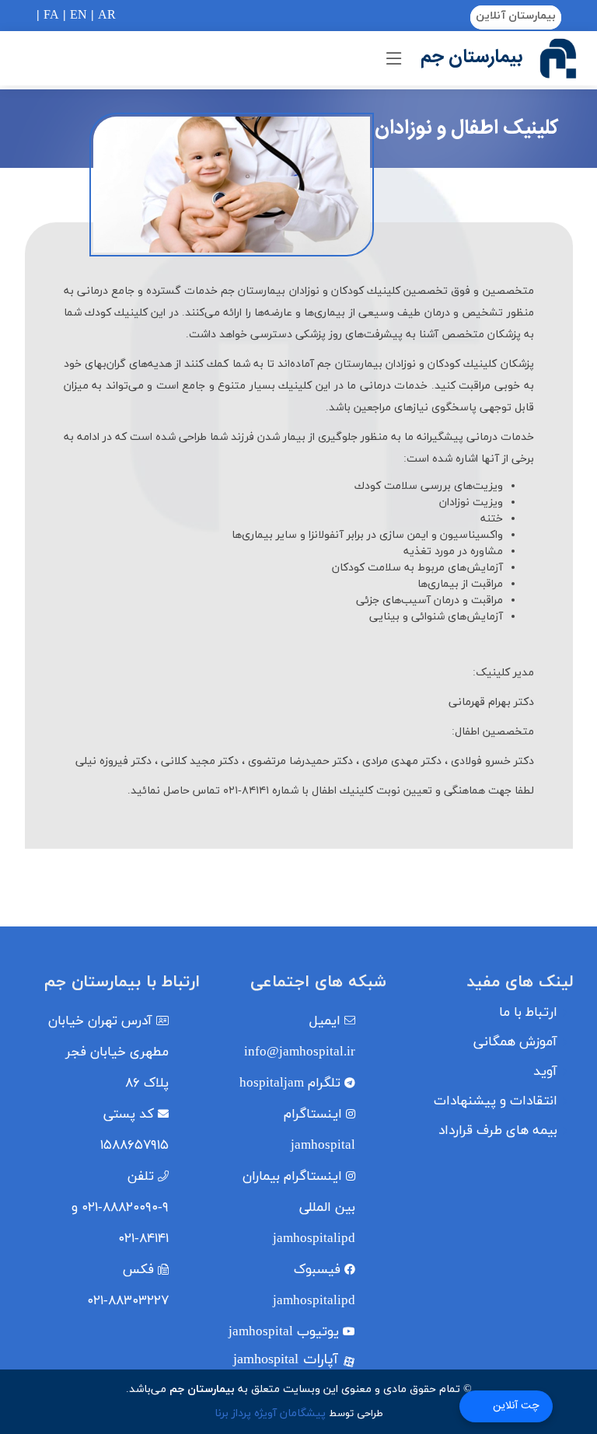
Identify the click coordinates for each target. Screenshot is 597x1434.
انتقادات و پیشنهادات (495, 1101)
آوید (545, 1072)
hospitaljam (289, 1083)
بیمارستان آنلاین (516, 16)
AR (107, 15)
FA (51, 15)
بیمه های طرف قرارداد (497, 1131)
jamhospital (284, 1332)
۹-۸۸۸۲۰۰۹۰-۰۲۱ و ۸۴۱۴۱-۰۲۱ (120, 1207)
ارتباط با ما (528, 1013)
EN (78, 15)
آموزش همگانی (515, 1042)
